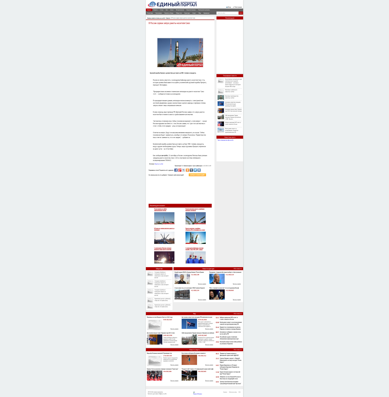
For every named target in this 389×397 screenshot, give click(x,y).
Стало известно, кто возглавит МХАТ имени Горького (190, 288)
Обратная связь (233, 392)
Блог (167, 10)
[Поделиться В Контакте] (199, 170)
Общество (179, 13)
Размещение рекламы (204, 10)
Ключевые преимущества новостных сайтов (231, 97)
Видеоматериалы (191, 10)
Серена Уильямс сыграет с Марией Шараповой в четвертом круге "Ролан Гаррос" (230, 360)
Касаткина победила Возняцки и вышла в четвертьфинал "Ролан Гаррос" (194, 353)
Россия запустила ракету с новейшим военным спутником (194, 209)
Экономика (158, 13)
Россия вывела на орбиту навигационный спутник (160, 209)
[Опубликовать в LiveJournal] (183, 170)
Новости (155, 10)
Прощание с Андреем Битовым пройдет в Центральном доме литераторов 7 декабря (225, 272)
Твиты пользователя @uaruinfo (225, 140)
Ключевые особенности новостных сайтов (231, 90)
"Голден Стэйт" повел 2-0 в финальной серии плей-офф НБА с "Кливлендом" (197, 369)
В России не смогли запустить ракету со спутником (164, 229)
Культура (187, 13)
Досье (172, 10)
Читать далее (202, 284)
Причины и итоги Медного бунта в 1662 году (160, 317)
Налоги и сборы (168, 13)
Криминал (206, 13)
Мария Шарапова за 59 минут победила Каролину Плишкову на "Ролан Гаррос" (229, 367)
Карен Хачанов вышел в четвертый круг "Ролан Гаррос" (230, 373)
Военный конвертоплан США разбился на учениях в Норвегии (231, 343)
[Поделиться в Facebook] (176, 170)
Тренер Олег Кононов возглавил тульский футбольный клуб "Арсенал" (230, 383)
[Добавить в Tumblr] (191, 170)
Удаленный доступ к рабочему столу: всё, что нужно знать (162, 299)
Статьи (161, 10)
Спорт (194, 13)
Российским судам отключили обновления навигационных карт (229, 338)
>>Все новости (237, 269)
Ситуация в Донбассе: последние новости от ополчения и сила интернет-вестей (161, 275)
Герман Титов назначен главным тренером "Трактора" (162, 369)
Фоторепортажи (180, 10)
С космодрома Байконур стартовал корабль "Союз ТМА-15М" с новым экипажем (194, 248)
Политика (150, 13)
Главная (149, 10)
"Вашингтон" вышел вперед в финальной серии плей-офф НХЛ (229, 354)
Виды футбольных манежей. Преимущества (159, 353)
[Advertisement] (181, 30)
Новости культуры (208, 268)
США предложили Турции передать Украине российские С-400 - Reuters (233, 117)
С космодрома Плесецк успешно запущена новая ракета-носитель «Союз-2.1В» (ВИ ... (162, 248)
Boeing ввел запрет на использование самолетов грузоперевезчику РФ (231, 130)
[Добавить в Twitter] (195, 170)
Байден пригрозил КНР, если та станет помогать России (233, 123)
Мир (200, 13)
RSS (239, 392)
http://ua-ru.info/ (159, 164)
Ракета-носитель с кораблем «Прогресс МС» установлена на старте (195, 229)
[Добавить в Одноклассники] (187, 170)
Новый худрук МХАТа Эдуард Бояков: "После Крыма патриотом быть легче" (189, 272)
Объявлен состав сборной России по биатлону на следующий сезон (230, 378)
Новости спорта (194, 349)
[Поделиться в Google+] (179, 170)
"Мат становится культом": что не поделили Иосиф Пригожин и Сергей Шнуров (224, 288)
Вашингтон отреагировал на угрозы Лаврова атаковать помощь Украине (230, 328)
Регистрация (238, 7)
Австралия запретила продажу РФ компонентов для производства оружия (232, 104)
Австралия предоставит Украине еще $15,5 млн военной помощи (233, 110)
